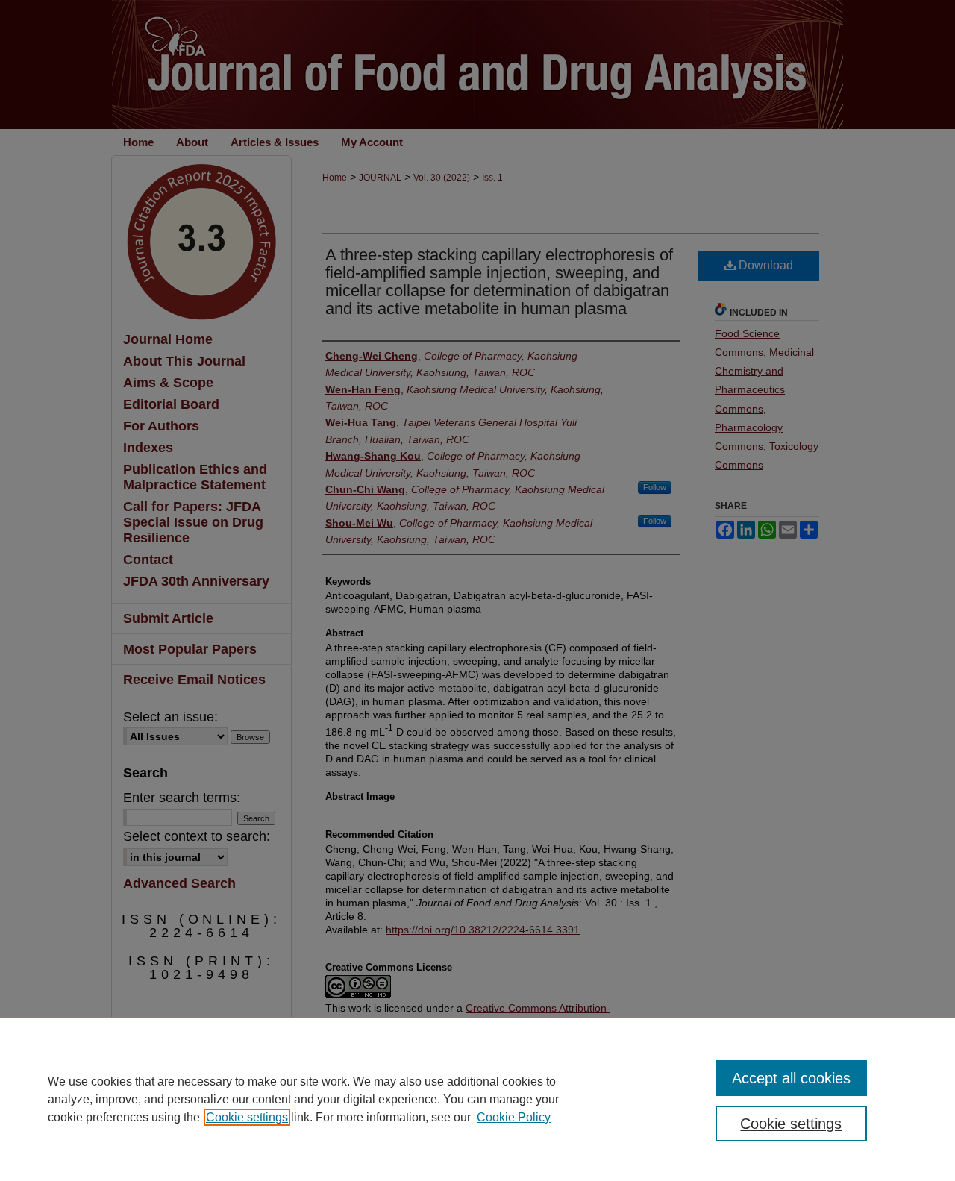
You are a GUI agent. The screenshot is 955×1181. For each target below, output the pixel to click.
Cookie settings (247, 1117)
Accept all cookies (791, 1078)
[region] (477, 1099)
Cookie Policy (514, 1117)
